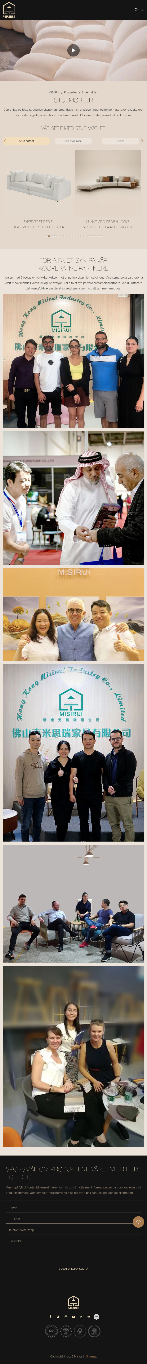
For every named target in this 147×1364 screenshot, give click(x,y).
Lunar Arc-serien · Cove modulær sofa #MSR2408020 (46, 225)
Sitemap (91, 1356)
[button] (46, 236)
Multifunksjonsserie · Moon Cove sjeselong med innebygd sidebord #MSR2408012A (115, 226)
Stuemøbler (89, 92)
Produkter (70, 92)
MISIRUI (54, 92)
